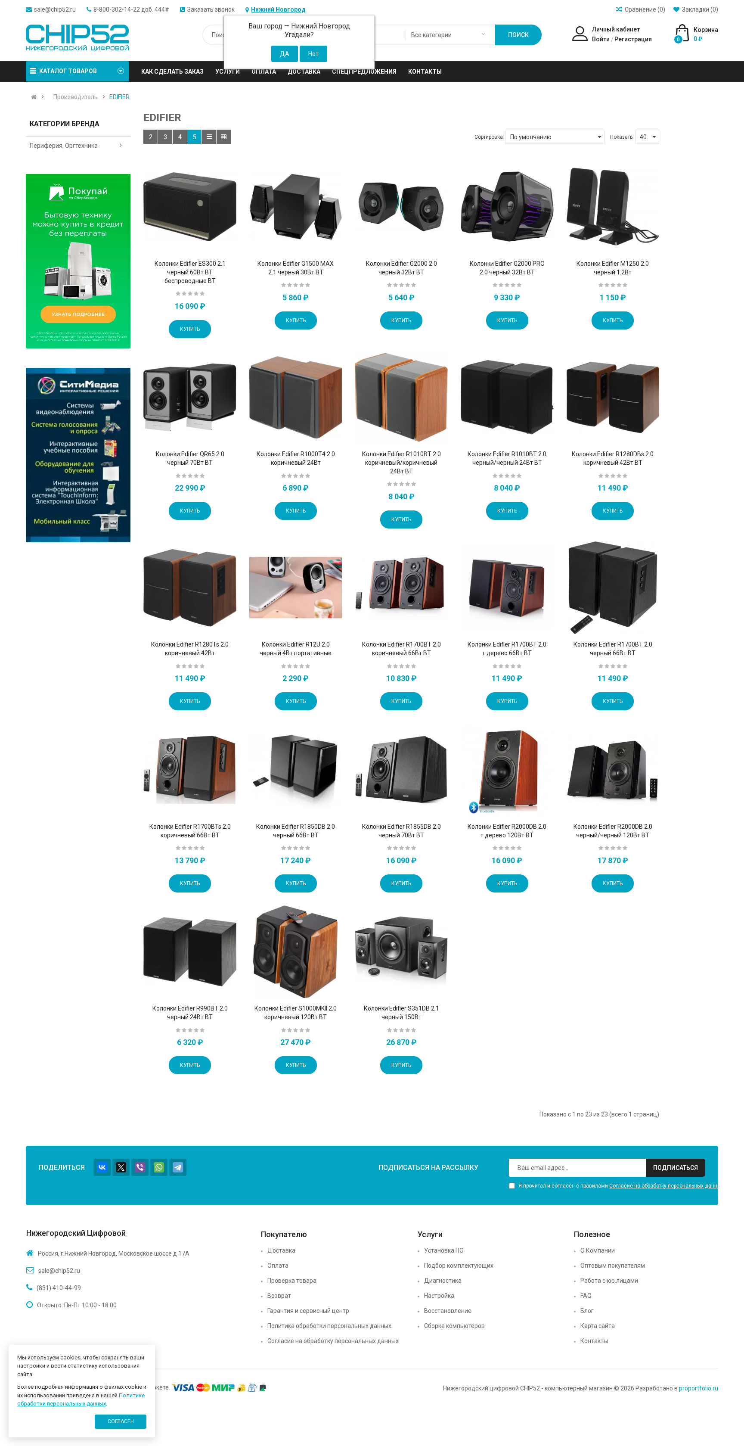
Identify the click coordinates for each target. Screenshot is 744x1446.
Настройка (439, 1295)
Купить (190, 329)
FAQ (586, 1295)
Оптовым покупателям (612, 1265)
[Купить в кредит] (78, 261)
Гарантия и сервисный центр (308, 1310)
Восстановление (447, 1310)
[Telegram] (177, 1167)
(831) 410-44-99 (59, 1287)
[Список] (209, 137)
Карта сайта (597, 1325)
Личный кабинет (616, 29)
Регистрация (633, 39)
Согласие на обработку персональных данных (666, 1186)
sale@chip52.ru (55, 9)
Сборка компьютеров (454, 1325)
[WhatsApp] (158, 1167)
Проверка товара (291, 1280)
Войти (601, 39)
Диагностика (443, 1280)
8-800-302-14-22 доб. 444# (131, 9)
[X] (121, 1167)
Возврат (279, 1295)
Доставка (281, 1250)
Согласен (121, 1421)
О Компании (597, 1250)
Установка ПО (444, 1250)
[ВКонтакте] (102, 1167)
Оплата (277, 1265)
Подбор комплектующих (458, 1265)
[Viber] (140, 1167)
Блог (587, 1310)
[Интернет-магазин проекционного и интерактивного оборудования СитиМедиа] (78, 455)
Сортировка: (489, 137)
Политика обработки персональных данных (329, 1325)
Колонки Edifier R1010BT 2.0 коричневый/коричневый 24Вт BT (401, 463)
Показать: (622, 137)
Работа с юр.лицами (609, 1280)
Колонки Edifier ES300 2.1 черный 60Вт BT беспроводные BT (190, 272)
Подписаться (675, 1167)
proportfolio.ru (698, 1388)
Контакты (594, 1340)
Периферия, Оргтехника (64, 145)
